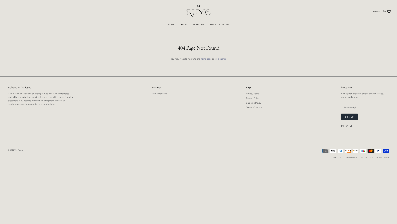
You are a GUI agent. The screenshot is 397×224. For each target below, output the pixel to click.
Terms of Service (254, 107)
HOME (171, 24)
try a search (220, 58)
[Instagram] (347, 126)
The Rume (18, 150)
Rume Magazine (159, 93)
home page (206, 58)
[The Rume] (199, 11)
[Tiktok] (351, 126)
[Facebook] (342, 126)
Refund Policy (252, 98)
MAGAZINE (198, 24)
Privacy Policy (252, 93)
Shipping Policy (253, 102)
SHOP (184, 24)
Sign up (349, 117)
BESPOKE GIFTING (219, 24)
